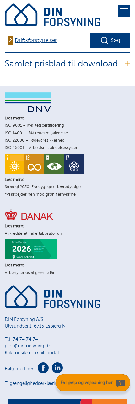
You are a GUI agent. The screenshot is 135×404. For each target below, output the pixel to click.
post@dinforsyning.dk (28, 345)
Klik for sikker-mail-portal (32, 352)
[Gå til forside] (52, 306)
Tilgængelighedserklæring (32, 383)
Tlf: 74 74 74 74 (21, 339)
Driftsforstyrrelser (36, 40)
